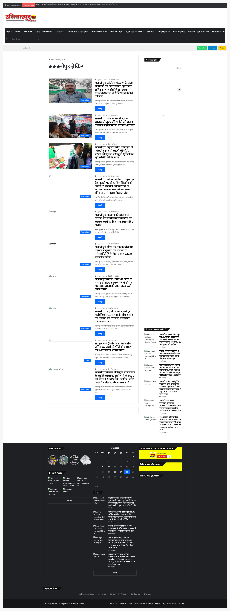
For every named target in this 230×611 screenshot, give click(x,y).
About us (102, 594)
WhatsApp (202, 48)
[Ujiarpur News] (21, 18)
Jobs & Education (44, 32)
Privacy (124, 594)
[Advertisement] (152, 15)
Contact (181, 604)
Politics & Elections (78, 32)
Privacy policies (171, 604)
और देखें (69, 501)
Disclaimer (143, 604)
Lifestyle (60, 32)
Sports (150, 32)
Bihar (17, 32)
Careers (113, 594)
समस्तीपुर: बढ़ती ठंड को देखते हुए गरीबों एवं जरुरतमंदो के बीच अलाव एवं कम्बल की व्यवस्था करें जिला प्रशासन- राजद (114, 316)
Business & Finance (135, 32)
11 (103, 467)
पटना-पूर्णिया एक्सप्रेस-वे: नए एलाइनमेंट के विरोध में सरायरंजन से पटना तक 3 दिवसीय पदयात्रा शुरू (169, 355)
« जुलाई (95, 486)
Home (9, 32)
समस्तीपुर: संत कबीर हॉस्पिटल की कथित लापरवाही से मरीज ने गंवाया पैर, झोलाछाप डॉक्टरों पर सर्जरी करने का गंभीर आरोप (69, 4)
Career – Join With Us (198, 32)
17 (96, 472)
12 (109, 467)
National (28, 32)
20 (115, 472)
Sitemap (147, 594)
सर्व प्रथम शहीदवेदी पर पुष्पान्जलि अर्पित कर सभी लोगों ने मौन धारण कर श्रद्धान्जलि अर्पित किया (113, 347)
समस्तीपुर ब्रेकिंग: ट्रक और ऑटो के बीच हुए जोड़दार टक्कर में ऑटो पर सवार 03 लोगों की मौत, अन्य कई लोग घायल (113, 284)
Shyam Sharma (102, 80)
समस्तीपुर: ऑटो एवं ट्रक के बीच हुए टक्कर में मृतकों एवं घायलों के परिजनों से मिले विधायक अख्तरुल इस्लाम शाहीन (114, 252)
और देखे (179, 68)
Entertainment (99, 32)
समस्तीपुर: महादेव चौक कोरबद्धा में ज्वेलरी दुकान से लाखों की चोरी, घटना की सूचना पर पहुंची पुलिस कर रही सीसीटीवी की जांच (114, 152)
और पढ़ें (100, 109)
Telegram (213, 48)
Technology (116, 32)
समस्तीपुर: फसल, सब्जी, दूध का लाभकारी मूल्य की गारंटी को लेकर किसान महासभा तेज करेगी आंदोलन (115, 122)
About (136, 604)
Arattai (222, 48)
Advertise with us (86, 594)
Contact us (135, 594)
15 (127, 467)
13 (115, 467)
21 (121, 472)
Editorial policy (159, 604)
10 (97, 467)
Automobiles (163, 32)
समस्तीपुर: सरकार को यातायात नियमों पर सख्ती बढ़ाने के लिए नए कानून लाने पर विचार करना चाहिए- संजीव (115, 220)
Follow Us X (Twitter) (150, 476)
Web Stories (179, 32)
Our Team (128, 604)
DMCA (150, 604)
